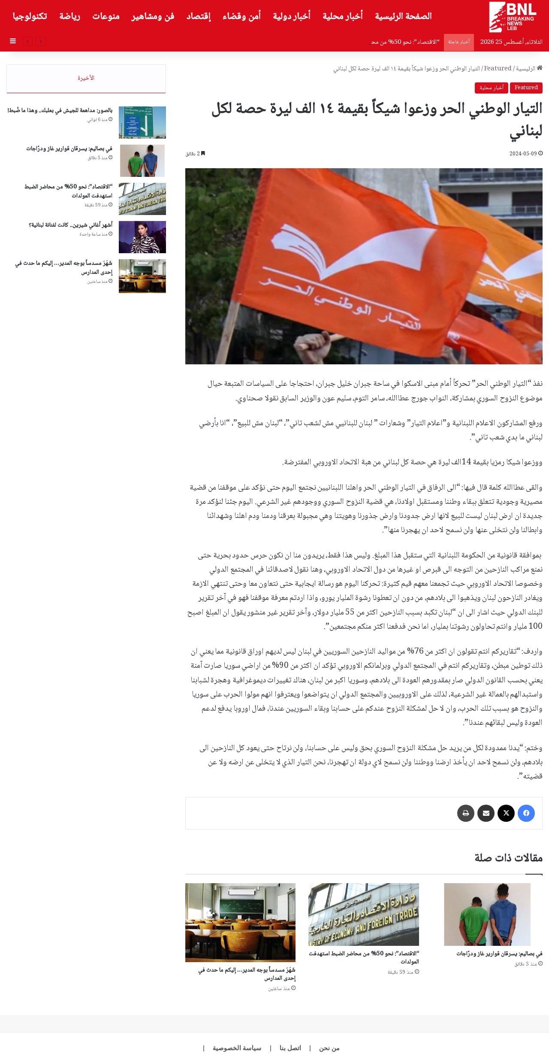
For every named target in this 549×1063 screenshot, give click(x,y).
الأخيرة (86, 78)
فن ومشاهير (153, 17)
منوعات (106, 17)
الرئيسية (526, 69)
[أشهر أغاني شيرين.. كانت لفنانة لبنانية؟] (142, 237)
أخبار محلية (343, 17)
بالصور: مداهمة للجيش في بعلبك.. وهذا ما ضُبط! (60, 111)
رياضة (69, 17)
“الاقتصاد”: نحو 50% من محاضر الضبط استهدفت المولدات (371, 42)
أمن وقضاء (242, 17)
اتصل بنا (290, 1047)
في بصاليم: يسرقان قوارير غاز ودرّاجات (499, 954)
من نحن (329, 1047)
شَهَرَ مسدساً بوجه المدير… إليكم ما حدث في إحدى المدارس (247, 974)
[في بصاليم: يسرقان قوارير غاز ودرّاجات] (487, 914)
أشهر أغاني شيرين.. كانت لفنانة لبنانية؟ (70, 225)
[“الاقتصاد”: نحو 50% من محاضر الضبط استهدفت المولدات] (363, 914)
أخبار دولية (292, 17)
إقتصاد (199, 17)
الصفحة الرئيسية (403, 17)
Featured (498, 69)
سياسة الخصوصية (237, 1047)
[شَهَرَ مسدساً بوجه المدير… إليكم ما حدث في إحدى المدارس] (240, 922)
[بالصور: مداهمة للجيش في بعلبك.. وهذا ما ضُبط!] (142, 122)
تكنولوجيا (29, 17)
